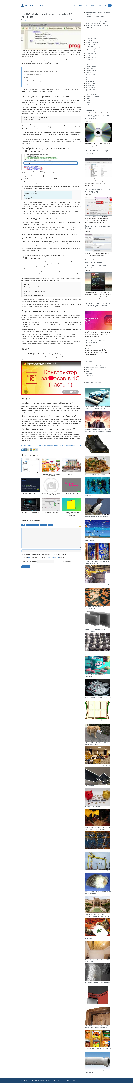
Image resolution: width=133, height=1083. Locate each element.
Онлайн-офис (89, 369)
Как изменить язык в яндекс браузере (97, 151)
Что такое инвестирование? (92, 806)
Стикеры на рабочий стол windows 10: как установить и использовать (72, 514)
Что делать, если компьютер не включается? (30, 513)
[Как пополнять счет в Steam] (30, 485)
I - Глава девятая (90, 44)
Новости (88, 98)
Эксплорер (89, 373)
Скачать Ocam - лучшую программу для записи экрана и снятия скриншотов (51, 474)
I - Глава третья (90, 55)
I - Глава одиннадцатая (93, 48)
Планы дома (89, 375)
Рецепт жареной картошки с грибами (95, 474)
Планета (88, 100)
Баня (87, 93)
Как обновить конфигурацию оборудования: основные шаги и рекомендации (58, 445)
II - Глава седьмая (91, 66)
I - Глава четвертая (91, 57)
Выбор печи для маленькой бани (94, 1004)
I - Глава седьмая (91, 53)
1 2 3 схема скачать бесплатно (72, 493)
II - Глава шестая (90, 72)
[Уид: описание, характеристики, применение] (71, 465)
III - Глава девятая (91, 78)
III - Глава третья (90, 87)
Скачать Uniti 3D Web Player (93, 382)
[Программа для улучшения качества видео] (51, 504)
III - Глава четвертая (91, 89)
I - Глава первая (90, 50)
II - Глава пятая (90, 65)
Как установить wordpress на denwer (97, 227)
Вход (73, 1080)
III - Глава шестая (91, 91)
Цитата (43, 525)
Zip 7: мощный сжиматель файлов (95, 23)
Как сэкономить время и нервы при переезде (97, 765)
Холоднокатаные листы (91, 850)
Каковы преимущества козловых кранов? (96, 871)
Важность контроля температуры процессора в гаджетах (97, 264)
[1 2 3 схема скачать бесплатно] (71, 485)
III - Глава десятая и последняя (94, 80)
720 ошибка (89, 377)
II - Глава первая (90, 63)
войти (30, 557)
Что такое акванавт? (90, 495)
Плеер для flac (27, 445)
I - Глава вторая (90, 40)
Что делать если (34, 5)
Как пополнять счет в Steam (30, 493)
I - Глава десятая (90, 46)
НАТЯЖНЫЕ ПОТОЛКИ (91, 786)
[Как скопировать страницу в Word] (30, 465)
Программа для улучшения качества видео (51, 513)
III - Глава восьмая (91, 74)
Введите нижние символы (29, 561)
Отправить (26, 567)
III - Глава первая (91, 81)
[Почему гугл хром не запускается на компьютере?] (51, 485)
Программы (26, 20)
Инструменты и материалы (94, 96)
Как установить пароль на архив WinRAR (96, 341)
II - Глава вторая (90, 61)
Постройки (90, 102)
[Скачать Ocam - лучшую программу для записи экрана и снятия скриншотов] (51, 465)
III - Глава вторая (90, 76)
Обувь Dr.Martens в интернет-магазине (96, 454)
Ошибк (88, 371)
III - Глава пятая (90, 83)
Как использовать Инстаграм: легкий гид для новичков (98, 304)
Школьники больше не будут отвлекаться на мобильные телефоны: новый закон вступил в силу (98, 431)
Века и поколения (91, 94)
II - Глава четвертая (91, 70)
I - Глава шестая (90, 59)
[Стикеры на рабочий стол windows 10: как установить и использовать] (71, 504)
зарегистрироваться (53, 557)
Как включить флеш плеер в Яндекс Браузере (97, 190)
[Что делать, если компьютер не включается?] (30, 504)
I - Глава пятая (90, 51)
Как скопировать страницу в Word (31, 473)
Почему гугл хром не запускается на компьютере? (51, 494)
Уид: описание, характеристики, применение (71, 473)
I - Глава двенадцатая (92, 42)
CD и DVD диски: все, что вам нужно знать (97, 116)
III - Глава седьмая (91, 85)
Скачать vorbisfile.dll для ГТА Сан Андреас (97, 365)
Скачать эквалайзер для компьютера (96, 367)
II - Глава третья (90, 68)
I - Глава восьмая (91, 38)
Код (51, 525)
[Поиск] (110, 5)
